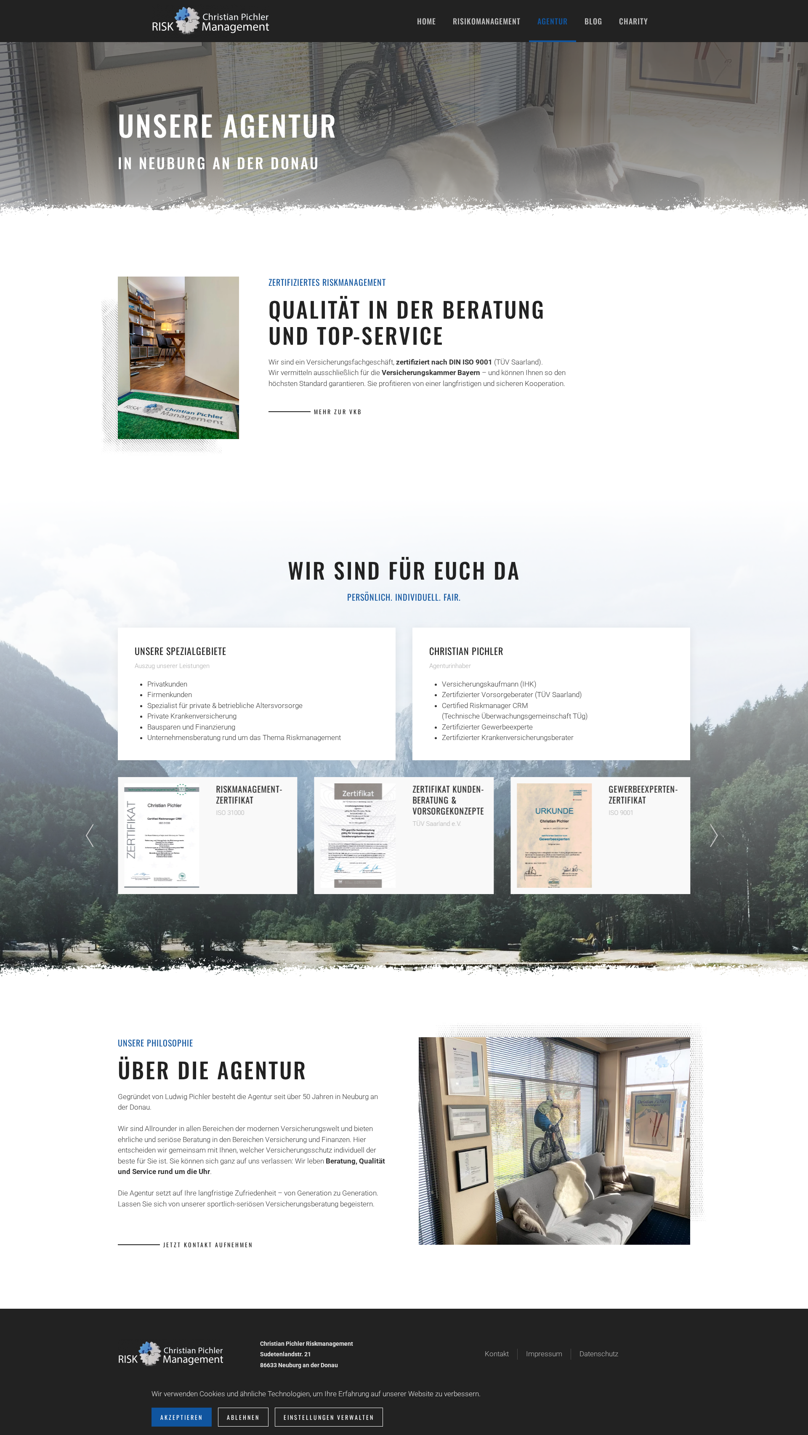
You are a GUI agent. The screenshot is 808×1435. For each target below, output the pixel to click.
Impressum (544, 1354)
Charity (633, 21)
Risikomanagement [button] (487, 21)
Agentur (552, 21)
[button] (92, 835)
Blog (593, 21)
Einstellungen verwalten (329, 1417)
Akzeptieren (181, 1417)
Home (426, 21)
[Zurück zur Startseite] (210, 21)
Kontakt (497, 1354)
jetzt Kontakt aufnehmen (208, 1244)
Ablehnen (243, 1417)
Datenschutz (598, 1354)
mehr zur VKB (338, 411)
